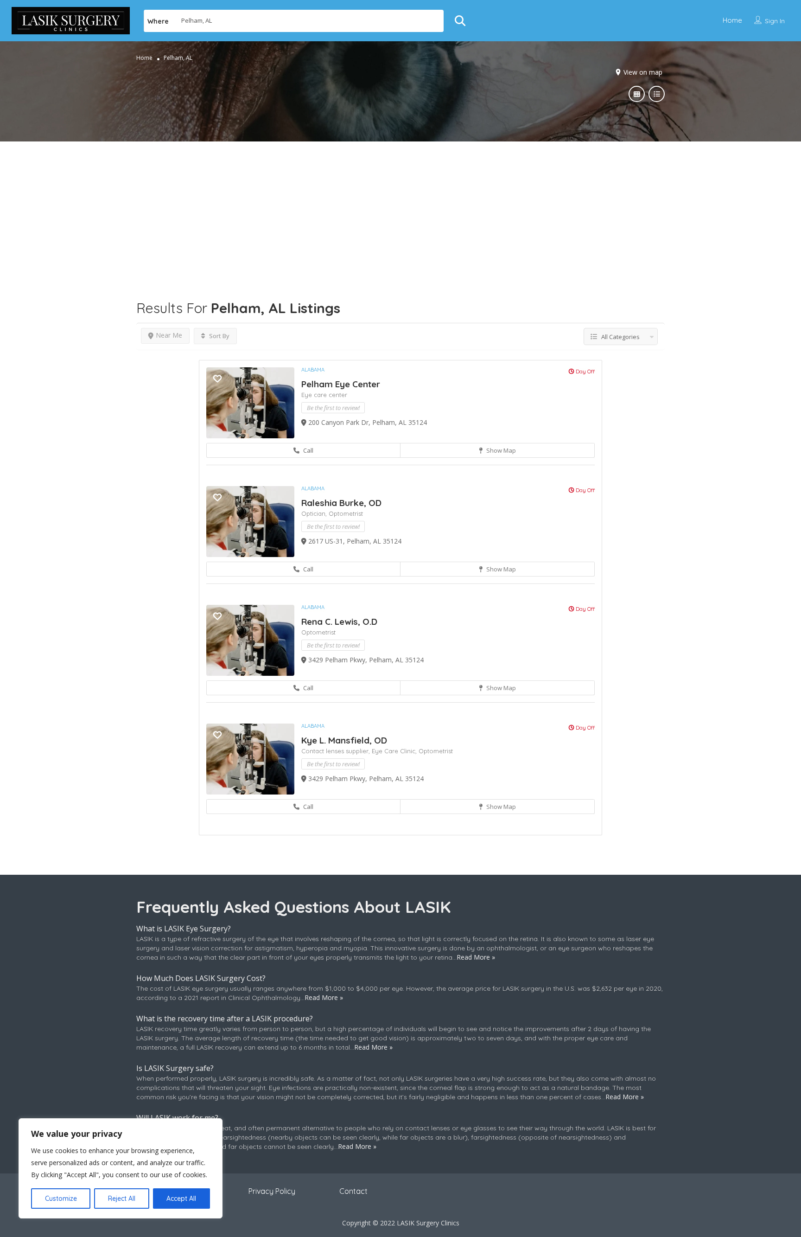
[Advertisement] (400, 206)
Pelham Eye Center (340, 384)
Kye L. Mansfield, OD (344, 740)
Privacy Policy (271, 1191)
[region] (120, 1168)
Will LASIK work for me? (177, 1118)
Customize (61, 1198)
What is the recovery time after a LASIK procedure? (224, 1018)
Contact (353, 1191)
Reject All (121, 1198)
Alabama (312, 369)
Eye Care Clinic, (395, 751)
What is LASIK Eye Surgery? (183, 928)
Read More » (476, 957)
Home (732, 20)
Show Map (500, 450)
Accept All (181, 1198)
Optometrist (346, 513)
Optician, (315, 513)
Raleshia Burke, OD (341, 502)
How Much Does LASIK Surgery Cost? (201, 978)
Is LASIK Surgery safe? (175, 1068)
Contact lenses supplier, (336, 751)
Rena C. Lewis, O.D (339, 621)
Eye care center (324, 394)
